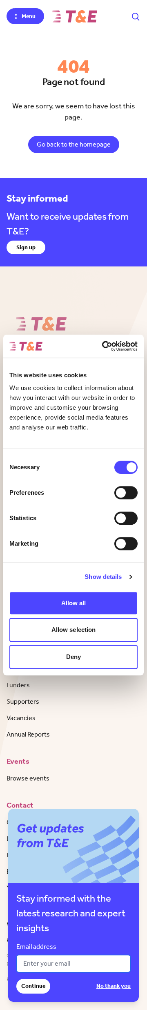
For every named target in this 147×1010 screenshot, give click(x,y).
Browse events (28, 778)
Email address (36, 946)
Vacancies (21, 718)
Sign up (26, 247)
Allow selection (73, 629)
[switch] (126, 492)
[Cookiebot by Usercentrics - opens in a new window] (104, 346)
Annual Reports (28, 734)
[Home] (74, 16)
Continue (33, 985)
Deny (73, 656)
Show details (103, 576)
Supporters (23, 701)
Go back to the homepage (74, 144)
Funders (18, 685)
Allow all (73, 602)
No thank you (113, 985)
